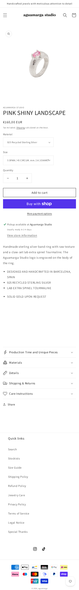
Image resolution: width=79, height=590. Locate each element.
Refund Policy (17, 486)
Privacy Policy (17, 504)
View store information (22, 235)
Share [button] (11, 404)
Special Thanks (18, 532)
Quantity (8, 170)
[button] (5, 15)
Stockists (14, 458)
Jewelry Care (16, 495)
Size (5, 152)
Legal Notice (16, 522)
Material (7, 134)
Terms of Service (18, 513)
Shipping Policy (18, 477)
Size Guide (15, 467)
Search (12, 449)
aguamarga (42, 588)
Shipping (20, 127)
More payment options (39, 213)
